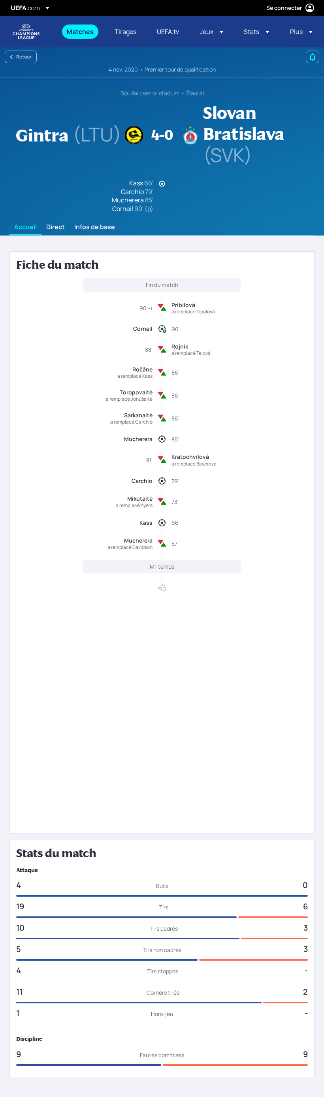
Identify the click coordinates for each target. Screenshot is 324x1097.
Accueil (25, 227)
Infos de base (94, 227)
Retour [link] (24, 56)
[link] (80, 31)
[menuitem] (81, 31)
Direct (55, 227)
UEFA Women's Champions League (26, 31)
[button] (211, 31)
